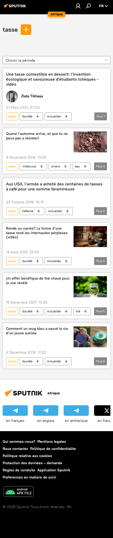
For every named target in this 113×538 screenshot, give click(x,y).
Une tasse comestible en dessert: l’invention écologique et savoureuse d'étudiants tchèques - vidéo (52, 79)
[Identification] (78, 6)
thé (78, 311)
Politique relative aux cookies (27, 455)
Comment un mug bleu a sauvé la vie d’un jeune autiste (37, 330)
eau (77, 166)
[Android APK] (19, 492)
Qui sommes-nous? (19, 441)
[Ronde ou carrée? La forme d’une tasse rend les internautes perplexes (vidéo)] (90, 236)
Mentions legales (51, 441)
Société (27, 116)
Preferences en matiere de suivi (29, 477)
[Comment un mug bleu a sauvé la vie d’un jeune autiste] (90, 336)
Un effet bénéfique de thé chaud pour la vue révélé (38, 280)
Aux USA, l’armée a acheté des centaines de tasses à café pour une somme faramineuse (54, 186)
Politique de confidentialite (53, 448)
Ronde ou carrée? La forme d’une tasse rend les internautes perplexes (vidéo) (37, 233)
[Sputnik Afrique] (16, 8)
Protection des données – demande (32, 463)
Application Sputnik (53, 470)
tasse (10, 29)
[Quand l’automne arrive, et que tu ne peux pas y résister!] (90, 141)
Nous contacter (15, 448)
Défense (27, 211)
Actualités (54, 116)
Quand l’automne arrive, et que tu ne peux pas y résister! (37, 135)
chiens (55, 166)
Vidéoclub (29, 166)
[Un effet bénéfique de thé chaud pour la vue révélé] (90, 286)
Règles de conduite (19, 470)
